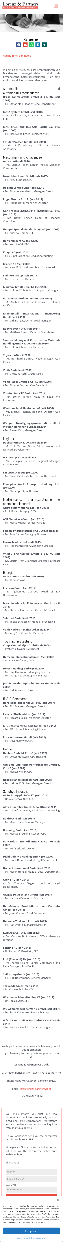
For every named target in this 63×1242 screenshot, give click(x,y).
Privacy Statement (37, 1238)
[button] (58, 1200)
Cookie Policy (22, 1238)
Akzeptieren (31, 1231)
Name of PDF (11, 1185)
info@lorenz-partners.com (35, 1088)
